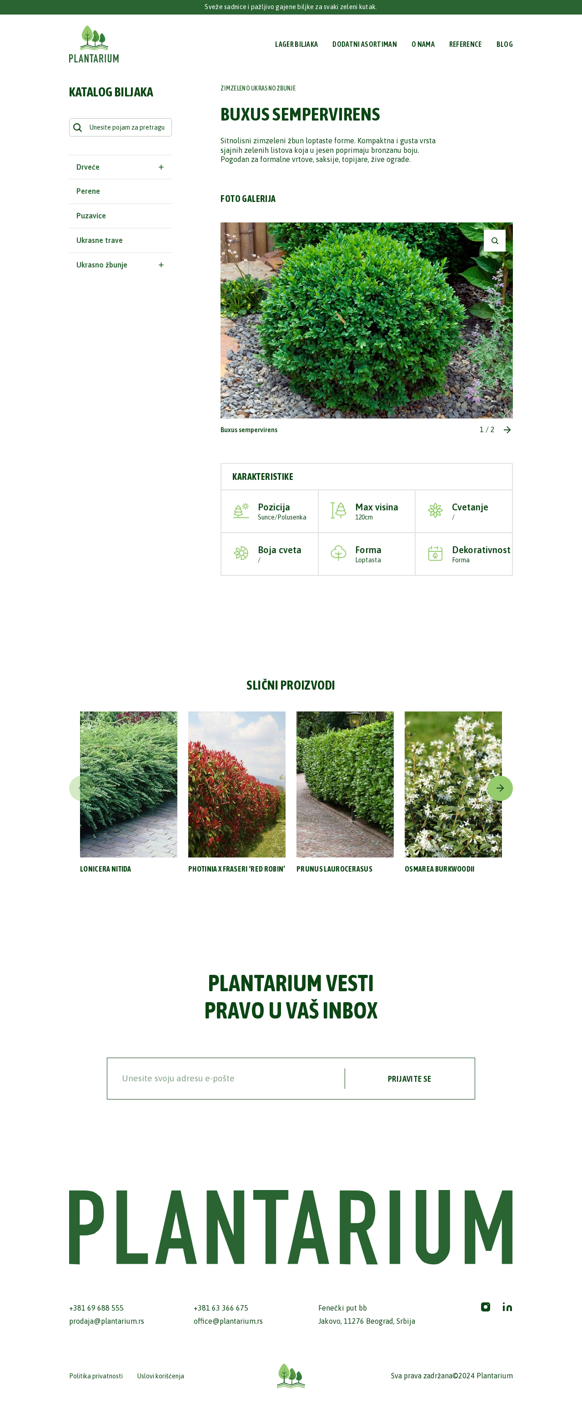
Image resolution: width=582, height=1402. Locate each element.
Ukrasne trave (99, 240)
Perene (88, 191)
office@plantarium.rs (228, 1321)
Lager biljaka (296, 44)
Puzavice (91, 216)
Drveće (88, 167)
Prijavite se (409, 1079)
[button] (507, 429)
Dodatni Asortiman (364, 44)
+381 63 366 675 (221, 1308)
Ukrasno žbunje (101, 265)
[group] (128, 796)
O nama (423, 44)
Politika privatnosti (96, 1376)
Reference (465, 44)
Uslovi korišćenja (160, 1376)
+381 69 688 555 (96, 1308)
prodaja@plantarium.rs (106, 1321)
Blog (505, 44)
